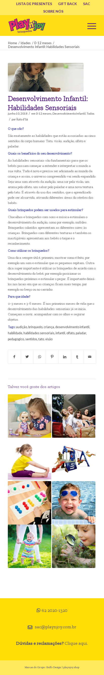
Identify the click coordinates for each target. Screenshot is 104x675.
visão (49, 339)
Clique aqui (76, 643)
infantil (60, 333)
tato (41, 339)
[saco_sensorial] (46, 77)
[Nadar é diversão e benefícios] (73, 503)
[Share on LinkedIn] (65, 357)
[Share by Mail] (90, 357)
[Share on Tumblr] (77, 357)
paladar (81, 333)
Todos (90, 113)
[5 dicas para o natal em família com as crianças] (73, 416)
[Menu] (89, 25)
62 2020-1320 (54, 610)
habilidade (15, 333)
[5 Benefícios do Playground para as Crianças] (73, 459)
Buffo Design (53, 667)
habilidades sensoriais (38, 333)
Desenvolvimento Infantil (69, 113)
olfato (70, 333)
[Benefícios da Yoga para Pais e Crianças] (29, 459)
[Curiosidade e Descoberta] (73, 546)
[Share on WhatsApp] (39, 357)
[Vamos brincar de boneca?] (29, 416)
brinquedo (35, 327)
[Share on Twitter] (27, 357)
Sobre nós (53, 11)
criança (49, 327)
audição (21, 327)
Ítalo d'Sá (22, 119)
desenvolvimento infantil (72, 327)
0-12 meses (43, 113)
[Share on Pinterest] (52, 357)
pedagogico (16, 339)
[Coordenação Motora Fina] (29, 503)
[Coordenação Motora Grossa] (29, 546)
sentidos (31, 339)
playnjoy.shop (71, 667)
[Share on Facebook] (14, 357)
